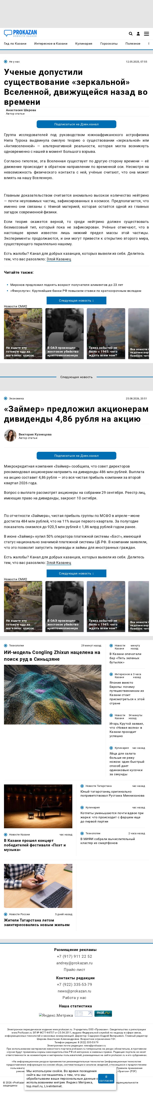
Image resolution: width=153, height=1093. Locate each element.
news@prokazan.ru (74, 991)
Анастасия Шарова (21, 110)
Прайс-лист (74, 969)
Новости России (19, 914)
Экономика (16, 398)
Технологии (16, 645)
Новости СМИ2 (15, 306)
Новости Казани (120, 647)
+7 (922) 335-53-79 (74, 984)
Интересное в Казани (123, 676)
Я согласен (106, 1078)
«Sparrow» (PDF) (127, 1071)
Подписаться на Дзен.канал (76, 124)
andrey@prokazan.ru (74, 963)
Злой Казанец (59, 259)
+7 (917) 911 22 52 (74, 956)
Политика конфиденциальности (117, 1082)
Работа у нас (74, 997)
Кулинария (122, 747)
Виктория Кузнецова (35, 434)
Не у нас (14, 61)
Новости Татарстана (99, 785)
